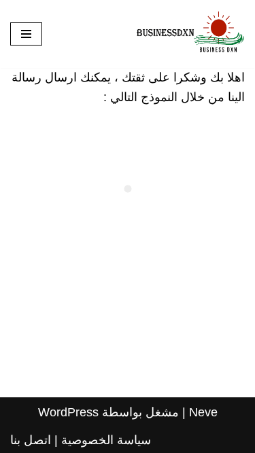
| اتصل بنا (34, 440)
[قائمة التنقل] (26, 34)
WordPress (68, 412)
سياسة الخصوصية (106, 440)
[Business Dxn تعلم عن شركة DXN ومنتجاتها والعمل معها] (190, 34)
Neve (203, 412)
